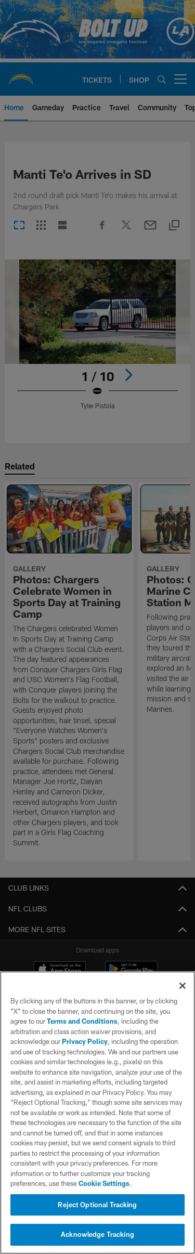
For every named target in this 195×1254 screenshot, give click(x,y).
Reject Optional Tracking (97, 1204)
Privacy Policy (85, 1041)
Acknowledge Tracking (97, 1234)
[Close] (182, 985)
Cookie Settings (104, 1183)
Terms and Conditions (82, 1021)
